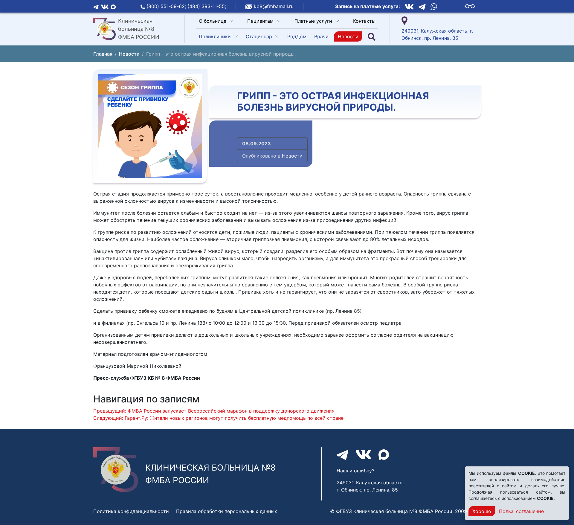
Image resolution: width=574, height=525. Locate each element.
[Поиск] (371, 36)
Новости (348, 36)
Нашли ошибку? (355, 471)
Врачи (321, 36)
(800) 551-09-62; (166, 6)
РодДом (296, 36)
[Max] (113, 6)
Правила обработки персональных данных (226, 511)
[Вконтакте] (105, 6)
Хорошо (481, 511)
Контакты (364, 21)
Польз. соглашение (521, 511)
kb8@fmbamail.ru (274, 6)
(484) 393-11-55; (206, 6)
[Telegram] (96, 6)
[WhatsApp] (433, 6)
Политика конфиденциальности (131, 511)
